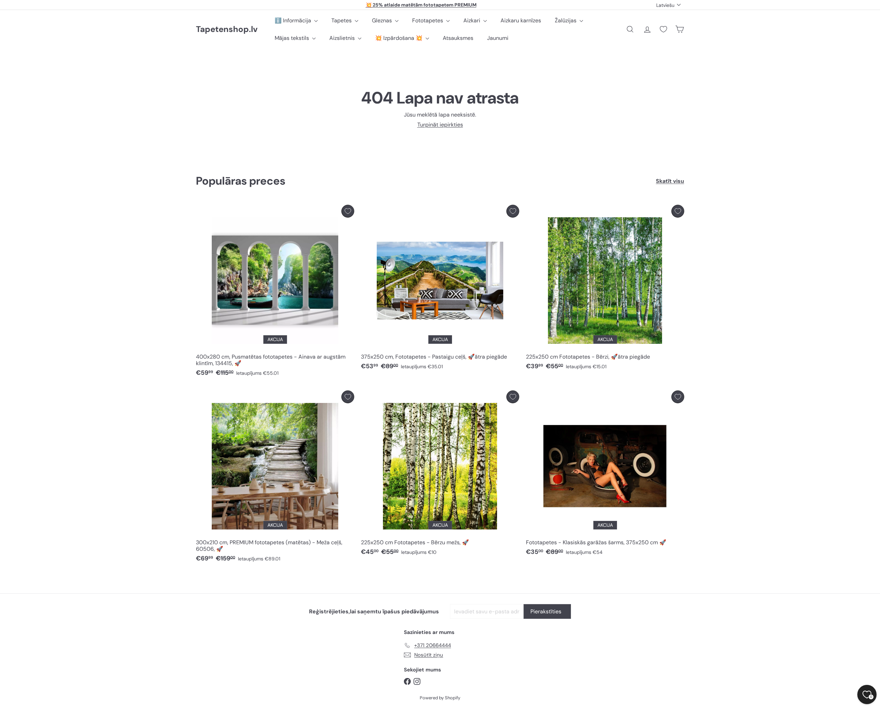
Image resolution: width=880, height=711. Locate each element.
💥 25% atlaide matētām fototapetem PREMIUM (421, 5)
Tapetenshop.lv (226, 29)
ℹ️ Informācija (293, 20)
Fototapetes (428, 20)
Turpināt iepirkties (440, 124)
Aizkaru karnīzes (520, 20)
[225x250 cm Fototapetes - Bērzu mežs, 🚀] (440, 475)
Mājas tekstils (292, 38)
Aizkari (472, 20)
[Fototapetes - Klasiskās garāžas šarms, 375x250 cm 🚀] (605, 475)
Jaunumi (497, 38)
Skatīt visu (670, 181)
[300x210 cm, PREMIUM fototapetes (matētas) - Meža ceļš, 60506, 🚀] (275, 478)
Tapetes (342, 20)
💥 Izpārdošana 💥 (399, 38)
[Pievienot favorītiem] (347, 211)
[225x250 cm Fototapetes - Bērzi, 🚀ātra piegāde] (605, 289)
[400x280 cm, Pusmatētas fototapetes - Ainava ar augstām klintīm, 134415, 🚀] (275, 292)
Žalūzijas (566, 20)
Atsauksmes (458, 38)
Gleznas (382, 20)
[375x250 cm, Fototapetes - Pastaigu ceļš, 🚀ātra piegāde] (440, 289)
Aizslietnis (342, 38)
